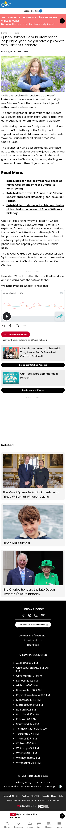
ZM (17, 796)
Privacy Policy (23, 782)
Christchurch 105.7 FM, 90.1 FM (32, 669)
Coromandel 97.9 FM (29, 676)
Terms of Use (42, 782)
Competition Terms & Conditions (22, 786)
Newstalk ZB (8, 796)
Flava (53, 796)
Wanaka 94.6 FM (26, 753)
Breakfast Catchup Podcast (33, 356)
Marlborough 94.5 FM (29, 705)
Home (4, 33)
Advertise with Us (33, 640)
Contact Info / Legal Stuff (33, 635)
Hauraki (45, 796)
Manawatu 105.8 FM (28, 700)
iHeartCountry (13, 800)
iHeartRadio (33, 645)
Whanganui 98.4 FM (28, 763)
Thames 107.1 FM (26, 738)
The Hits (25, 796)
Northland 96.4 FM (27, 714)
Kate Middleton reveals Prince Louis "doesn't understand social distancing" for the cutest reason (35, 197)
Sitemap (50, 786)
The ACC (35, 796)
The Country (53, 800)
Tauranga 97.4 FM (27, 734)
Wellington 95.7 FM (28, 758)
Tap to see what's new (33, 381)
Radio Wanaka (29, 800)
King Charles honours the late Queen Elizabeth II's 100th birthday (33, 573)
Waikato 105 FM (26, 743)
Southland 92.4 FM (27, 724)
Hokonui (41, 800)
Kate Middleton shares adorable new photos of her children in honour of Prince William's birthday (35, 209)
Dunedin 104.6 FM (27, 680)
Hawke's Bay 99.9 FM (28, 690)
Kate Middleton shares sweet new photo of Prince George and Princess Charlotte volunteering (34, 184)
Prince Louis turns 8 (33, 525)
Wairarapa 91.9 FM (27, 748)
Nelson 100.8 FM (26, 709)
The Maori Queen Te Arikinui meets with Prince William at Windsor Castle (33, 476)
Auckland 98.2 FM (27, 663)
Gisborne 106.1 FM (27, 685)
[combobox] (24, 326)
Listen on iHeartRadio (33, 816)
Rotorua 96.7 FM (26, 719)
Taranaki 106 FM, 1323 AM (31, 729)
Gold (61, 796)
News (16, 33)
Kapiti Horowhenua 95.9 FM (33, 695)
